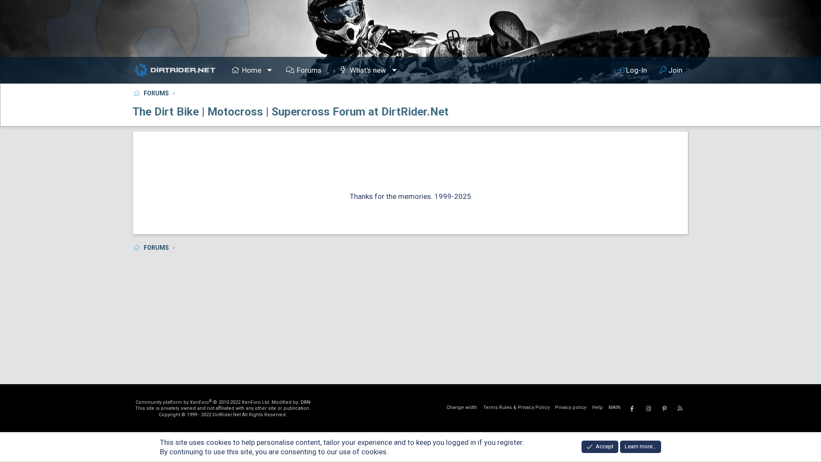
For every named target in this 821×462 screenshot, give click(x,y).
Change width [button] (461, 407)
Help (597, 407)
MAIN (614, 407)
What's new (368, 70)
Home (251, 70)
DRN (305, 402)
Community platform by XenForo (203, 402)
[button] (270, 70)
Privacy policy (570, 407)
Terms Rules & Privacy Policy (516, 407)
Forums (309, 70)
